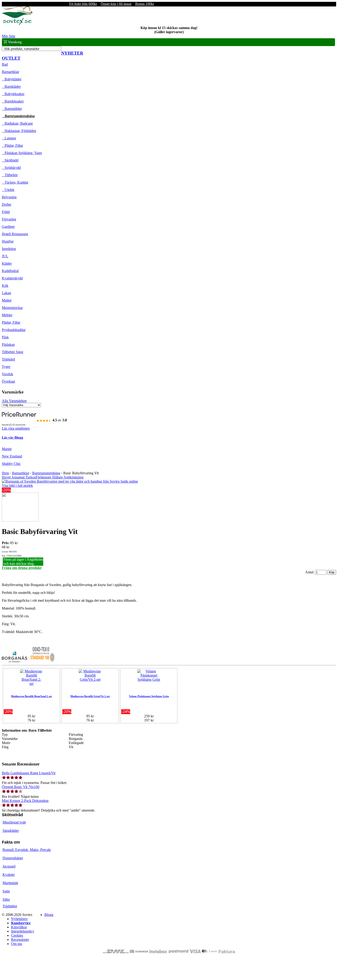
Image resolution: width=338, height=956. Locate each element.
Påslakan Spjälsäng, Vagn (22, 153)
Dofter (6, 204)
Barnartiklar (10, 72)
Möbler (7, 315)
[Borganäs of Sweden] (14, 661)
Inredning (9, 249)
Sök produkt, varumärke (21, 49)
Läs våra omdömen (16, 428)
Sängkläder (11, 831)
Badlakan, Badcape (17, 123)
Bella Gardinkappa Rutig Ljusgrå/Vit (28, 773)
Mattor (6, 300)
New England (12, 456)
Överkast (8, 381)
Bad (5, 64)
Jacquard (9, 866)
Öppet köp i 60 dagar (116, 4)
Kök (5, 285)
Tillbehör (10, 175)
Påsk (5, 337)
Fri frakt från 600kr (83, 4)
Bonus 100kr (144, 4)
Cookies (17, 935)
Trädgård (8, 359)
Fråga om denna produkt (21, 568)
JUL (5, 256)
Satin (6, 891)
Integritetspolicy (22, 931)
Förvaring (9, 219)
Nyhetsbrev (19, 919)
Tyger (6, 367)
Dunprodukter (13, 858)
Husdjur (8, 241)
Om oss (16, 944)
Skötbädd (10, 160)
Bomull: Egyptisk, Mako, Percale (27, 850)
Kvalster (9, 875)
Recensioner (20, 939)
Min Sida (8, 36)
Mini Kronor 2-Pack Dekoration (25, 801)
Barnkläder (11, 86)
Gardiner (8, 227)
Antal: (310, 572)
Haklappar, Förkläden (19, 131)
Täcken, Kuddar (15, 182)
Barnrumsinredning (18, 116)
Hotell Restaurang (15, 234)
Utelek (8, 190)
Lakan (6, 293)
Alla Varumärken (14, 401)
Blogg (48, 915)
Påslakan (8, 344)
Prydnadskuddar (14, 330)
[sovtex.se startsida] (17, 24)
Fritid (6, 212)
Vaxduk (7, 374)
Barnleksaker (13, 101)
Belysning (9, 197)
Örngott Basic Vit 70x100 (20, 787)
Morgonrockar (12, 308)
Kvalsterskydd (12, 278)
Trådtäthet (10, 906)
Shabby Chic (11, 464)
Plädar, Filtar (12, 145)
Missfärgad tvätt (14, 822)
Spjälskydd (11, 168)
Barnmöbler (12, 109)
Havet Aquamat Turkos (19, 477)
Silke (6, 899)
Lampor (9, 138)
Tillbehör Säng (12, 352)
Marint (6, 449)
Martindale (10, 883)
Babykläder (11, 79)
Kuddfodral (10, 271)
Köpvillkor (19, 927)
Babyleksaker (13, 94)
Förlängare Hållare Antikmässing (59, 477)
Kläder (7, 263)
